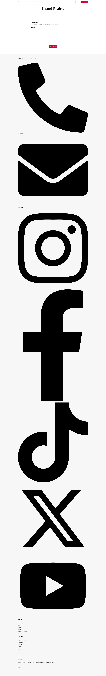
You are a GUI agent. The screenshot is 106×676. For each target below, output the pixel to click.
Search (23, 1)
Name (32, 38)
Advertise (30, 1)
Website (62, 38)
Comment (33, 27)
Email (47, 38)
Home (49, 12)
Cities (39, 1)
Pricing (34, 1)
